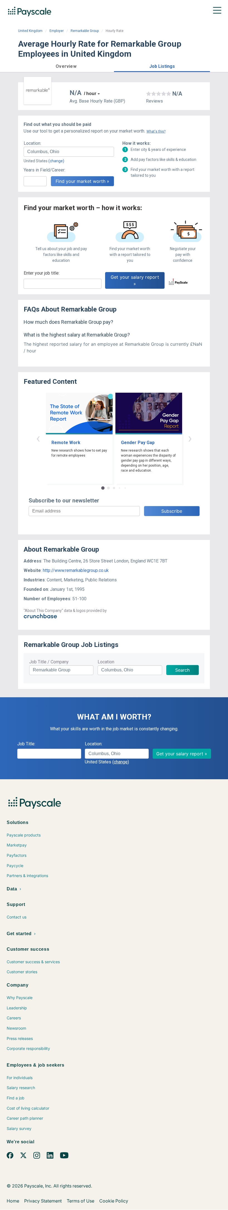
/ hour (90, 93)
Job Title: (26, 743)
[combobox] (69, 152)
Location (106, 661)
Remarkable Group (85, 31)
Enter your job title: (42, 273)
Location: (32, 143)
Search (182, 670)
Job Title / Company (49, 661)
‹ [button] (38, 438)
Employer (56, 31)
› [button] (190, 438)
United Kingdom (30, 31)
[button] (66, 65)
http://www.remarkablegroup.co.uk (76, 570)
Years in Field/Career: (44, 170)
